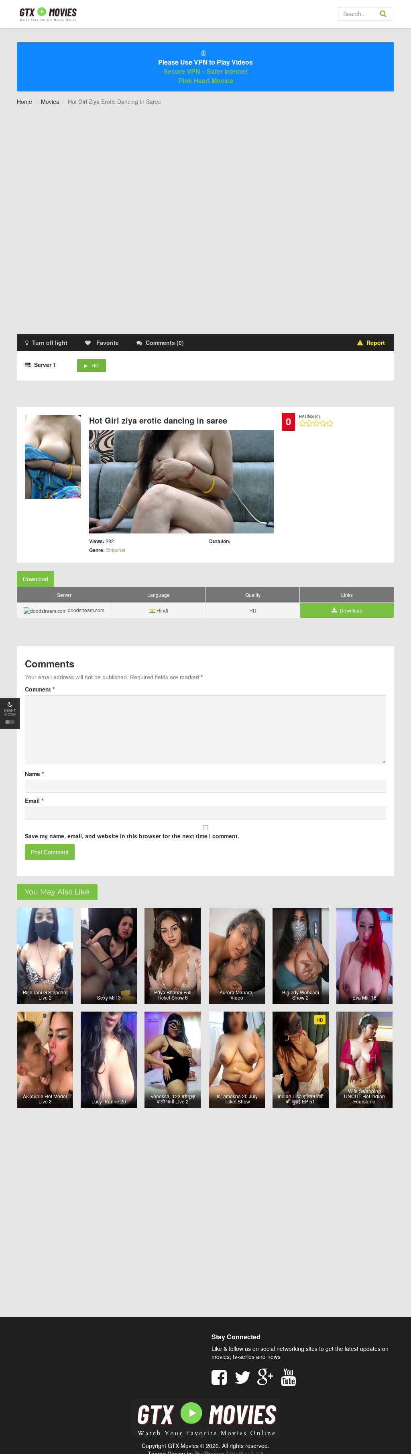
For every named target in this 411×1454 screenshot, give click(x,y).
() (165, 343)
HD (95, 365)
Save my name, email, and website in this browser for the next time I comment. (132, 836)
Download (35, 579)
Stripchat (115, 549)
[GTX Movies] (47, 14)
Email (34, 801)
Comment (40, 689)
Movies (50, 101)
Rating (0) (309, 416)
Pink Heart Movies (205, 80)
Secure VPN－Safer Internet (205, 71)
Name (34, 774)
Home (24, 101)
